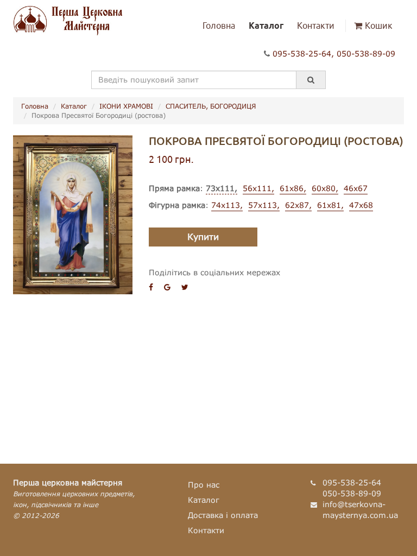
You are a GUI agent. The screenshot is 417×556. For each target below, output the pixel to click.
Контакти (315, 25)
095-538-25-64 (302, 53)
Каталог (266, 25)
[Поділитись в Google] (167, 287)
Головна (219, 25)
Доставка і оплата (223, 515)
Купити (203, 236)
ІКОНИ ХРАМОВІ (126, 106)
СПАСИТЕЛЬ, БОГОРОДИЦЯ (211, 106)
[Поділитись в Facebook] (151, 287)
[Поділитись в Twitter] (184, 287)
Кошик (379, 25)
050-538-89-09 (366, 53)
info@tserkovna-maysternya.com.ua (360, 510)
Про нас (203, 484)
